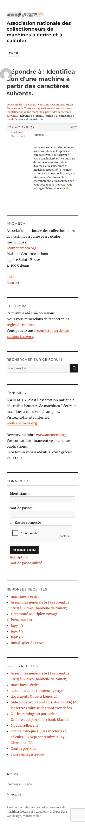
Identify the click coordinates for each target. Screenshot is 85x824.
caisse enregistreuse (27, 754)
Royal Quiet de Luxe (27, 643)
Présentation (21, 620)
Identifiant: (19, 493)
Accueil (13, 774)
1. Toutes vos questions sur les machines (47, 108)
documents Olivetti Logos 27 (34, 696)
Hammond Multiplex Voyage (34, 614)
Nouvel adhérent (24, 725)
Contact (13, 283)
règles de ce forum (22, 325)
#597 (73, 127)
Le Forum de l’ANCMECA (22, 104)
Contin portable (24, 748)
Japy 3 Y (17, 625)
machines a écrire (25, 596)
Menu (13, 52)
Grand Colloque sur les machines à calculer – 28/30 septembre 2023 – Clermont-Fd (39, 737)
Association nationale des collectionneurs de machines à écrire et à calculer (39, 31)
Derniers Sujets (19, 784)
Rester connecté (28, 522)
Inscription (19, 557)
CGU (10, 277)
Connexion (24, 550)
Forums (44, 104)
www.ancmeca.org (21, 248)
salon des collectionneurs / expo (37, 691)
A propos (14, 794)
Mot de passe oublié (26, 563)
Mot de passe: (21, 508)
